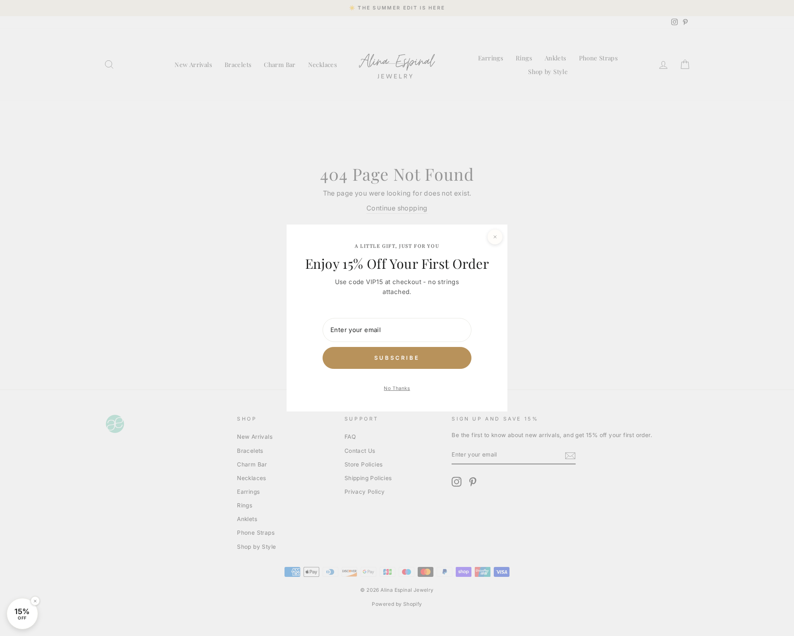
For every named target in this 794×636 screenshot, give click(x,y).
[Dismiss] (35, 600)
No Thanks (397, 388)
